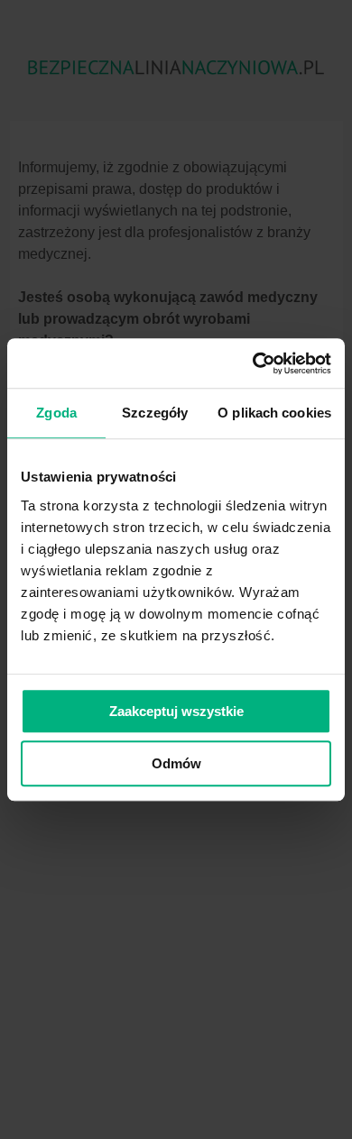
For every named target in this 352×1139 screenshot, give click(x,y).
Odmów (176, 763)
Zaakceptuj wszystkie (176, 711)
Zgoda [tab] (56, 412)
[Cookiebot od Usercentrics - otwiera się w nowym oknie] (253, 363)
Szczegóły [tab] (155, 412)
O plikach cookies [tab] (274, 412)
